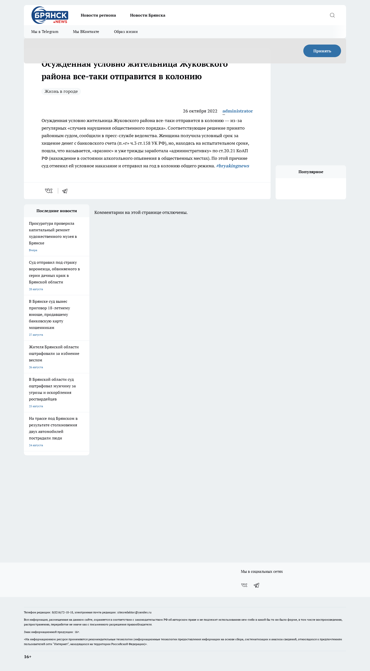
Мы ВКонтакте (86, 31)
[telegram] (66, 190)
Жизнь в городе (61, 91)
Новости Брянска (147, 15)
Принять (322, 50)
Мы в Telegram (44, 31)
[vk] (49, 190)
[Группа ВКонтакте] (244, 585)
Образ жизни (126, 31)
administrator (238, 111)
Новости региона (98, 15)
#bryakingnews (232, 166)
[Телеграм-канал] (256, 585)
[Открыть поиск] (332, 15)
